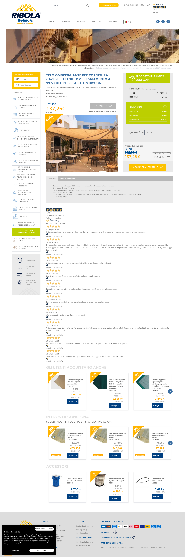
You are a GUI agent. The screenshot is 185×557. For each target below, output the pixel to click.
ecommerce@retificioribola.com (53, 530)
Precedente (51, 223)
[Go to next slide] (170, 391)
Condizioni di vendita (84, 542)
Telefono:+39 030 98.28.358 (51, 526)
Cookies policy (82, 533)
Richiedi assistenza (83, 545)
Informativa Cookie (14, 544)
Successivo (60, 223)
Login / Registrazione (84, 526)
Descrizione (52, 179)
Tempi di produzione (67, 179)
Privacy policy (81, 529)
